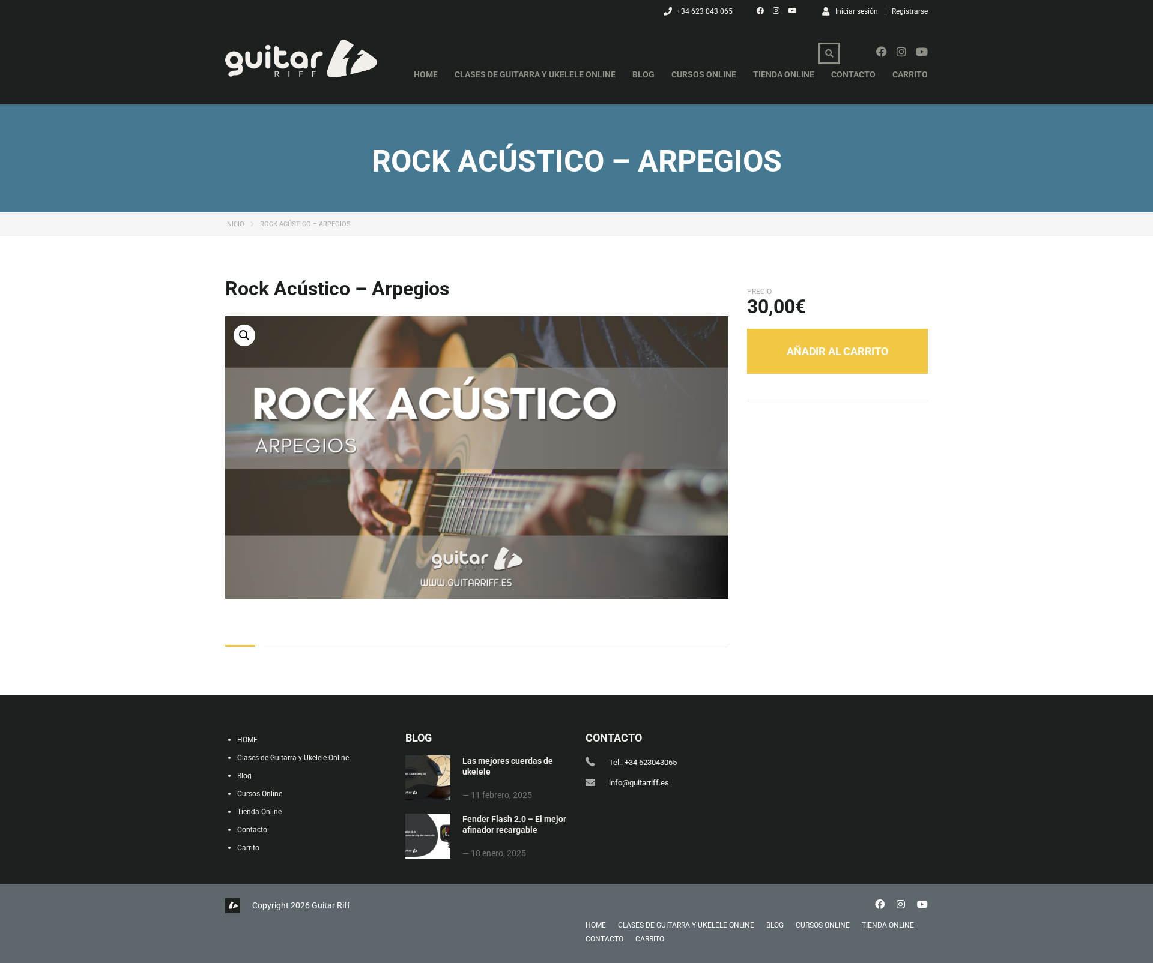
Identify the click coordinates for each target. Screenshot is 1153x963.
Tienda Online (783, 74)
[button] (244, 335)
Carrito (910, 74)
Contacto (853, 74)
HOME (426, 74)
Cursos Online (703, 74)
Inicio (234, 224)
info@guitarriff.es (639, 782)
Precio (759, 291)
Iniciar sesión (856, 11)
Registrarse (910, 11)
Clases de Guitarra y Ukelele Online (535, 74)
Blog (643, 74)
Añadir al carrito (837, 351)
